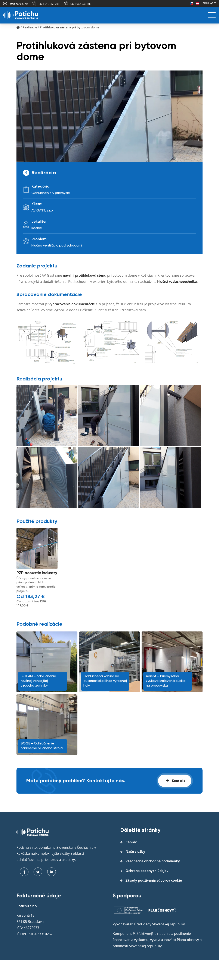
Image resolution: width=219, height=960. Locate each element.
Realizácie (30, 27)
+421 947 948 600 (80, 4)
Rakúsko (197, 3)
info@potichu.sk (18, 4)
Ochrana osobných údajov (147, 870)
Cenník (131, 842)
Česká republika (191, 3)
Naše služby (135, 851)
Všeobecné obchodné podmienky (153, 861)
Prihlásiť (209, 3)
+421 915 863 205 (48, 4)
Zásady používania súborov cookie (154, 880)
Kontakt (178, 781)
